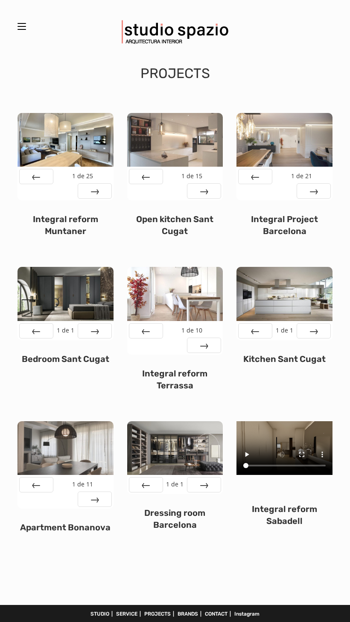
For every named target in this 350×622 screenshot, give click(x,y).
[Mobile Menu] (22, 25)
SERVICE (126, 614)
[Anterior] (36, 176)
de (82, 176)
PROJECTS (157, 614)
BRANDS (188, 614)
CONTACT (216, 614)
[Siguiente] (95, 191)
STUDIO (99, 614)
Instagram (247, 614)
